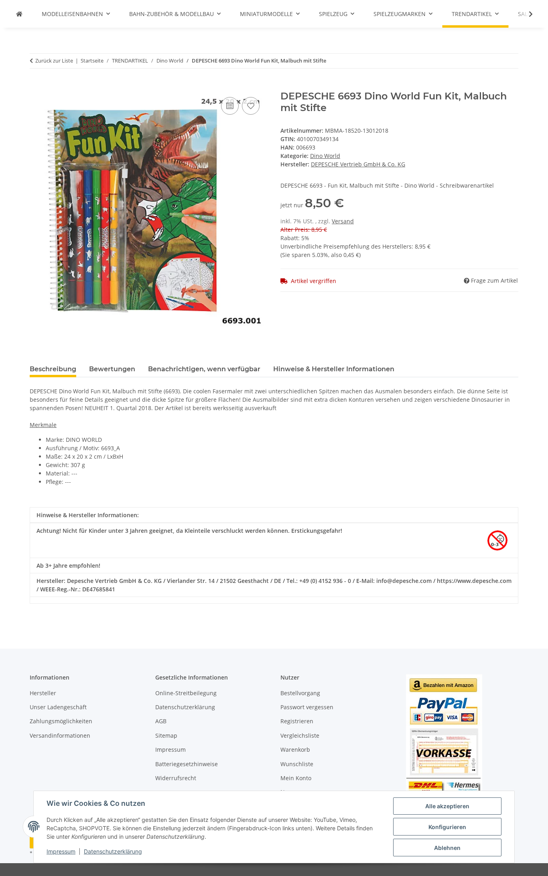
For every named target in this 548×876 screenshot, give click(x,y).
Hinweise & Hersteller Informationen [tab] (333, 369)
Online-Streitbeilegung (186, 693)
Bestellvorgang (300, 693)
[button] (525, 14)
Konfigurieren (447, 826)
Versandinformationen (60, 735)
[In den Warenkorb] (36, 86)
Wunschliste (296, 764)
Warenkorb (295, 749)
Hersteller (43, 693)
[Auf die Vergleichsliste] (230, 106)
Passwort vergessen (306, 707)
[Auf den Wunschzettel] (251, 106)
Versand (343, 221)
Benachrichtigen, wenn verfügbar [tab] (204, 369)
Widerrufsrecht (175, 778)
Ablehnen (447, 847)
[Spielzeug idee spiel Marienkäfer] (19, 14)
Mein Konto (295, 778)
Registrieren (296, 721)
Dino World (325, 156)
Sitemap (166, 735)
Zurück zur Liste (54, 60)
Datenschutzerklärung (113, 851)
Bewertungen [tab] (112, 369)
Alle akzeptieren (447, 806)
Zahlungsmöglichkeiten (61, 721)
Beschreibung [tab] (53, 369)
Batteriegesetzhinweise (186, 764)
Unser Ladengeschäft (58, 707)
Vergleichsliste (299, 735)
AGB (160, 721)
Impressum (61, 851)
